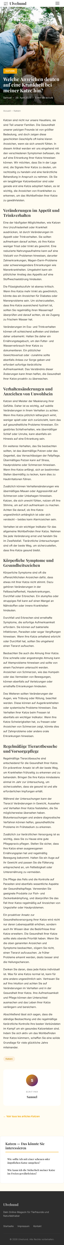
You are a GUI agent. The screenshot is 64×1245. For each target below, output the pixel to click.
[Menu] (57, 3)
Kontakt (37, 1226)
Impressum (23, 1226)
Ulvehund (14, 3)
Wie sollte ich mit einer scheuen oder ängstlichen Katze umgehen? (28, 1160)
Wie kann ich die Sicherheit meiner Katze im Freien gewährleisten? (31, 1171)
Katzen (10, 71)
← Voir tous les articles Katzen (21, 1116)
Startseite (8, 1226)
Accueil (7, 110)
